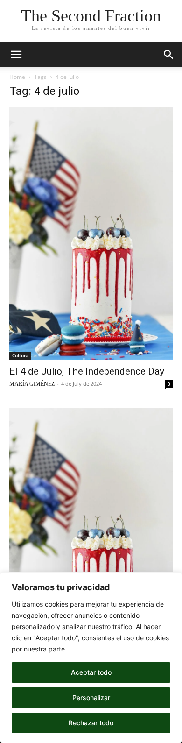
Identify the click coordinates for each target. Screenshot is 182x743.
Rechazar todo (91, 723)
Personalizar (91, 697)
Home (17, 77)
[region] (91, 657)
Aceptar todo (91, 672)
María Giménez (32, 384)
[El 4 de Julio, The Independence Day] (91, 233)
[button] (16, 54)
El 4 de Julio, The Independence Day (86, 371)
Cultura (20, 355)
